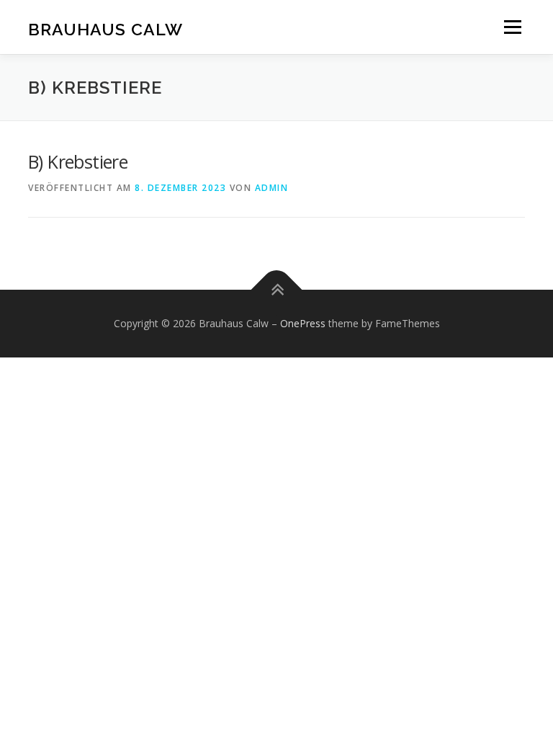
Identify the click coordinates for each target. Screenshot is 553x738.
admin (272, 188)
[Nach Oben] (276, 290)
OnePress (302, 323)
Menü (512, 26)
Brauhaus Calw (105, 28)
